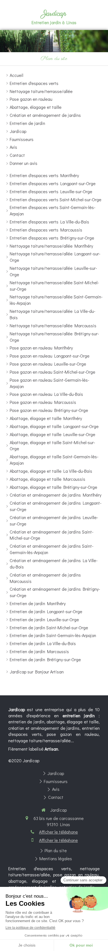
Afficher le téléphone (58, 832)
